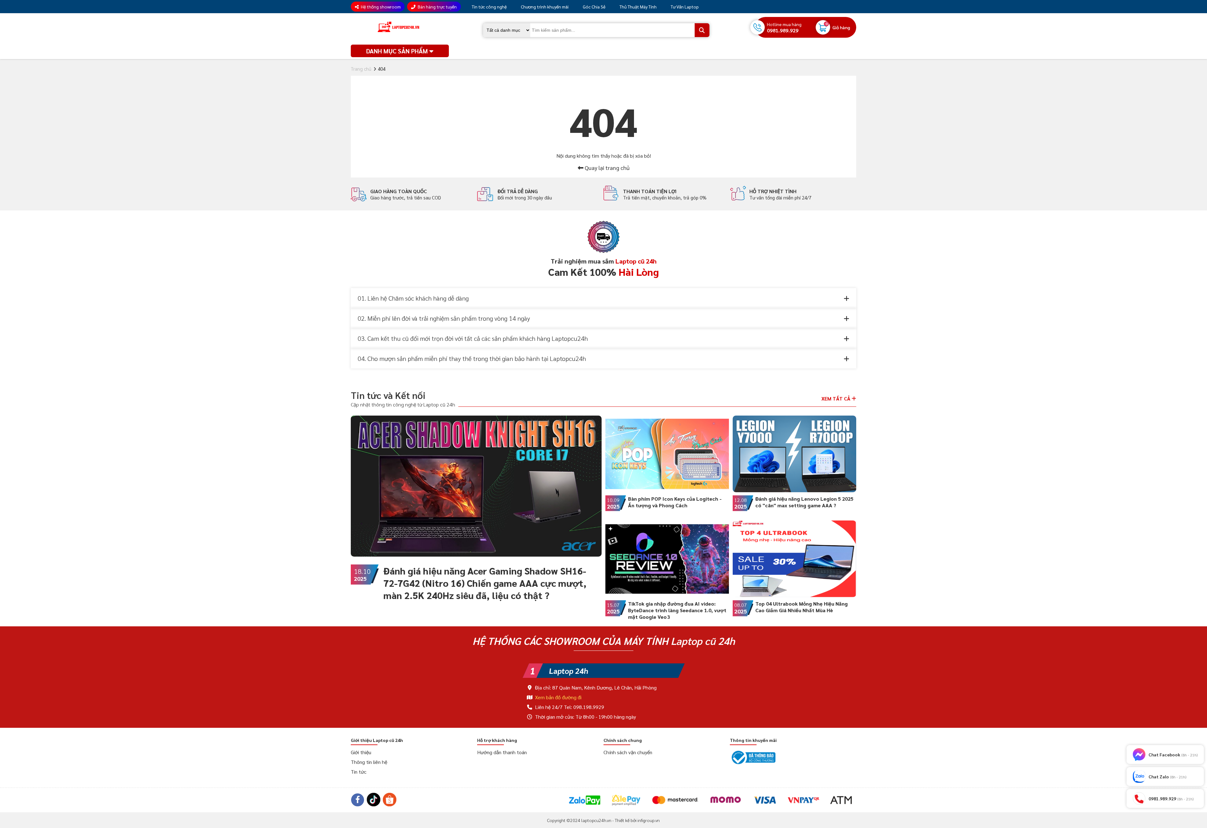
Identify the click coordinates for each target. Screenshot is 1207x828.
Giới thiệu (361, 752)
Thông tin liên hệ (369, 762)
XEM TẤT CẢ (836, 398)
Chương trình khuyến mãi (544, 6)
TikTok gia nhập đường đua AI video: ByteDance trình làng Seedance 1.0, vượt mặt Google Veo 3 (677, 610)
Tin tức (359, 771)
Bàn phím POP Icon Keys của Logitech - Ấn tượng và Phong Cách (675, 502)
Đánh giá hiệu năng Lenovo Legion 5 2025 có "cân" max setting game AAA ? (804, 502)
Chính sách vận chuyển (628, 752)
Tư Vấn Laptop (684, 6)
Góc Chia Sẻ (593, 6)
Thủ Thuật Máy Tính (638, 6)
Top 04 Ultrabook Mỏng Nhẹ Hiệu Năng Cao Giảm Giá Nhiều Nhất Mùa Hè (801, 606)
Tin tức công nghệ (489, 6)
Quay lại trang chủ (606, 167)
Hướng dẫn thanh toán (502, 752)
